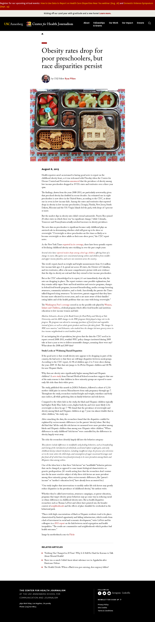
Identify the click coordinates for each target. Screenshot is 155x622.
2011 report (60, 523)
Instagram (116, 593)
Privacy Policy (103, 604)
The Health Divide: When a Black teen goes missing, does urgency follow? (76, 567)
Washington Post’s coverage (57, 305)
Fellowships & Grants (99, 24)
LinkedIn (126, 593)
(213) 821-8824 (30, 607)
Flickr (72, 535)
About (87, 22)
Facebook (99, 593)
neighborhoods (57, 506)
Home (42, 34)
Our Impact (127, 22)
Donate (140, 22)
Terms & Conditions (105, 611)
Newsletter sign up (108, 600)
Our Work (113, 22)
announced (75, 181)
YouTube (109, 593)
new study (56, 376)
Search (149, 23)
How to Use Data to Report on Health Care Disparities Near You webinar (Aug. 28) (80, 3)
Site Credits (102, 608)
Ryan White (70, 79)
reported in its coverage (73, 245)
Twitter (104, 593)
